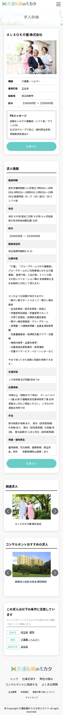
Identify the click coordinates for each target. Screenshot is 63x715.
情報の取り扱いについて (44, 691)
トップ (14, 679)
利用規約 (24, 691)
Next (55, 511)
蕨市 (32, 632)
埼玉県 (24, 632)
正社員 (24, 646)
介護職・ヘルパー (30, 639)
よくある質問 (50, 684)
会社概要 (12, 691)
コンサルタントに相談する (21, 684)
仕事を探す (29, 679)
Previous (9, 511)
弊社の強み (46, 679)
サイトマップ (32, 697)
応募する (31, 146)
